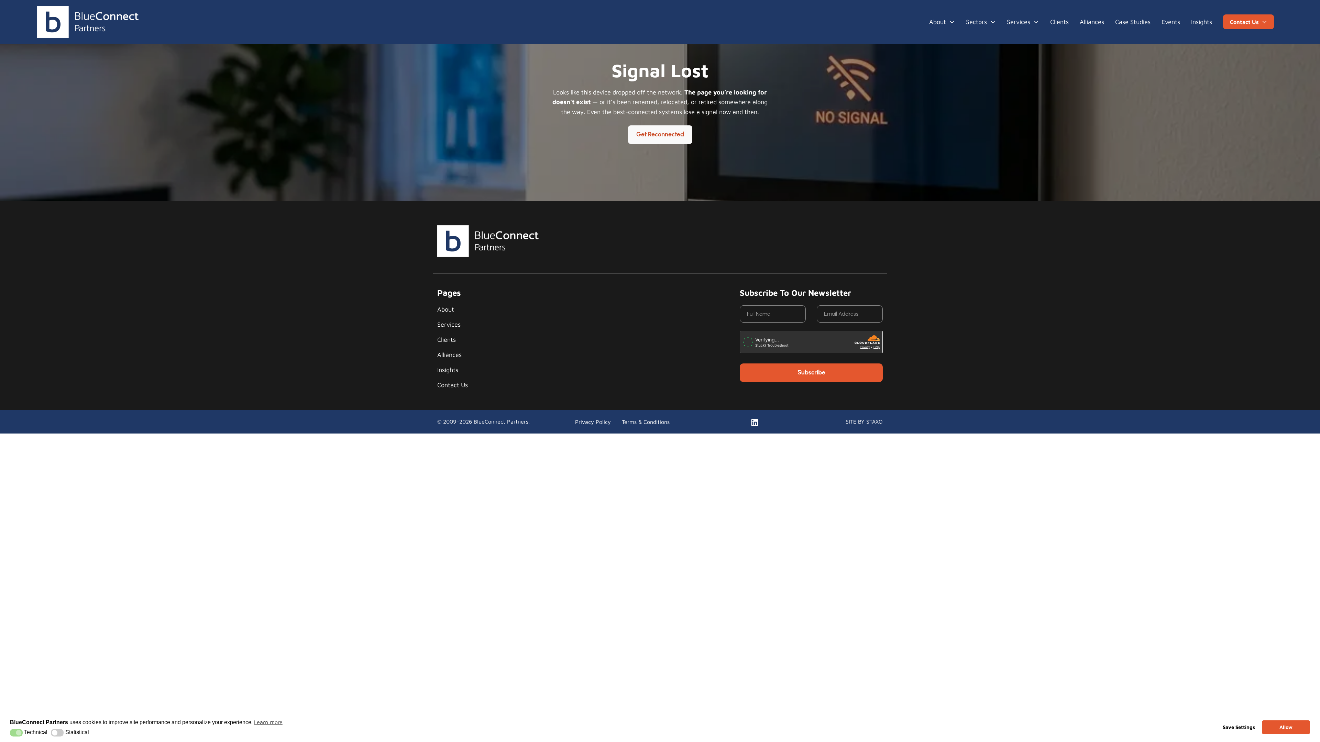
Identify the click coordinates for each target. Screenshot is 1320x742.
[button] (16, 733)
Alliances (1092, 21)
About (937, 21)
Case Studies (1133, 21)
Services (1018, 21)
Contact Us (452, 385)
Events (1171, 21)
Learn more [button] (268, 722)
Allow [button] (1285, 727)
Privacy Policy (593, 422)
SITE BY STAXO (864, 421)
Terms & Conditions (646, 422)
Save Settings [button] (1239, 727)
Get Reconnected (660, 135)
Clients (1059, 21)
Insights (1201, 21)
